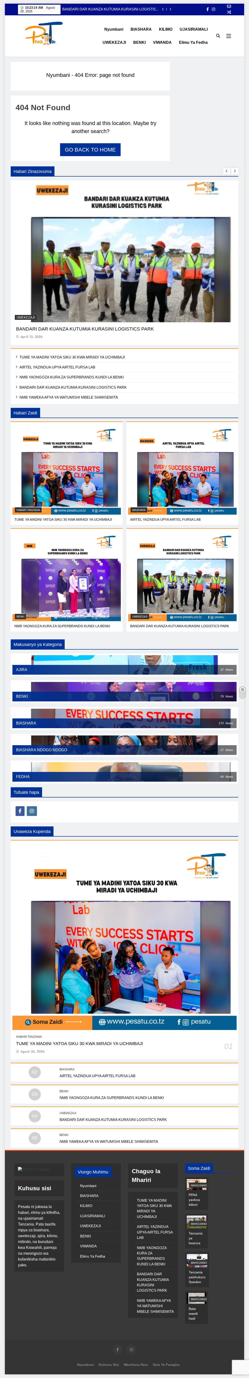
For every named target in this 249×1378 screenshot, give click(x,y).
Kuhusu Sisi (109, 1365)
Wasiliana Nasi (136, 1365)
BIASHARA (141, 29)
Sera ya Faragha (166, 1365)
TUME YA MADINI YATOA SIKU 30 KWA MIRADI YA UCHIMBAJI (72, 357)
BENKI (139, 42)
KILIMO (165, 29)
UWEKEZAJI (114, 42)
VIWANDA (162, 42)
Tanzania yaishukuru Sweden (197, 1277)
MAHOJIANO (199, 1185)
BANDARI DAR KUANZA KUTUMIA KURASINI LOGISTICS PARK (110, 9)
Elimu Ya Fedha (193, 42)
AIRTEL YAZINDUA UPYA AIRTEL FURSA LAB (57, 367)
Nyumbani (113, 29)
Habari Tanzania (28, 510)
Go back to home (90, 150)
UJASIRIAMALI (194, 29)
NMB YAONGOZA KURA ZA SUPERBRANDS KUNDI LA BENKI (71, 377)
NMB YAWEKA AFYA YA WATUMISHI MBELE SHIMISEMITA (68, 397)
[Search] (218, 36)
